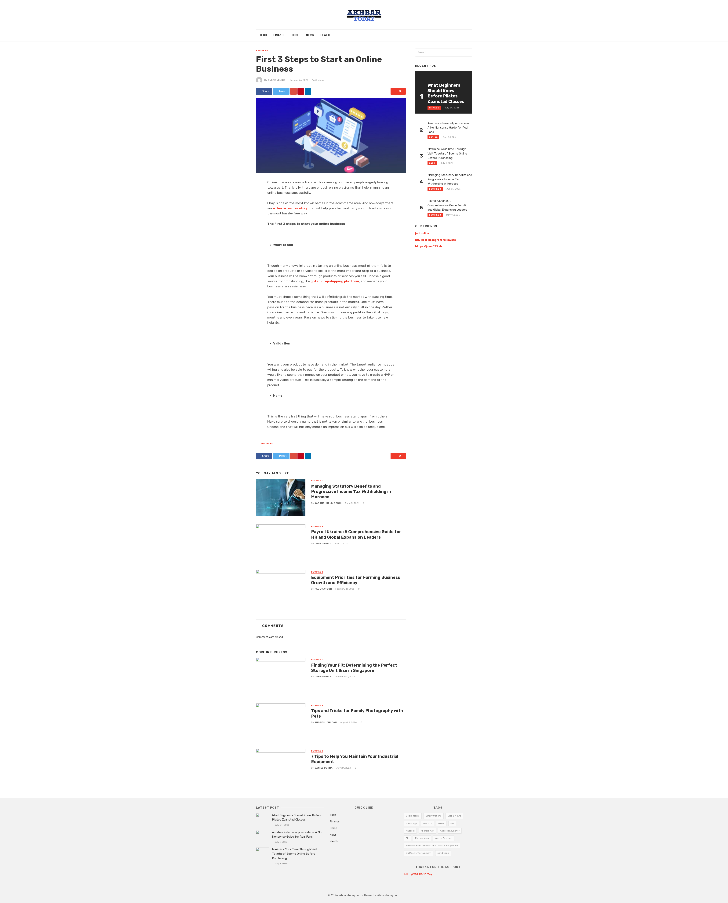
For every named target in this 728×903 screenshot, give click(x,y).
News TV (427, 823)
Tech (263, 35)
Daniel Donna (324, 767)
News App (411, 823)
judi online (422, 233)
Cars (432, 163)
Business (262, 50)
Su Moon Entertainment (418, 853)
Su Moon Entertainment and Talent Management (432, 845)
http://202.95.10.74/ (418, 874)
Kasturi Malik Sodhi (328, 503)
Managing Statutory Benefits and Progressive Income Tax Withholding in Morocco (351, 491)
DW (452, 823)
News (310, 35)
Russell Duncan (326, 722)
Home (295, 35)
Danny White (323, 543)
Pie (407, 838)
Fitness (434, 108)
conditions (443, 853)
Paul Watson (323, 589)
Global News (454, 815)
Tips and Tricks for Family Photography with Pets (357, 713)
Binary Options (434, 815)
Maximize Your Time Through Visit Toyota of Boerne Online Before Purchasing (447, 153)
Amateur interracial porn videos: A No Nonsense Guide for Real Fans (449, 128)
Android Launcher (450, 830)
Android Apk (427, 830)
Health (325, 35)
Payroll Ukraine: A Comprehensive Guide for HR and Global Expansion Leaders (356, 534)
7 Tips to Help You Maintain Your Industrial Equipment (354, 759)
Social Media (413, 815)
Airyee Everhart (443, 838)
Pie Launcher (422, 838)
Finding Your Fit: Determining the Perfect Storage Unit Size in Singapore (354, 668)
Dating (433, 137)
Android (410, 830)
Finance (279, 35)
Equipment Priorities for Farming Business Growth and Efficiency (355, 580)
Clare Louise (276, 80)
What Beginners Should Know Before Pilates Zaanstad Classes (446, 93)
